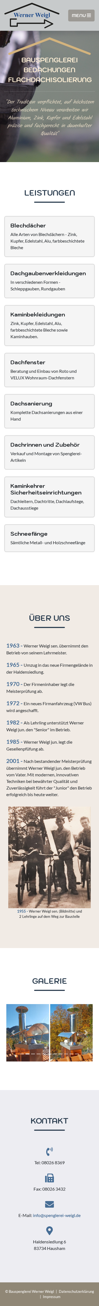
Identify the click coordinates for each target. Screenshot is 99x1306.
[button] (12, 1033)
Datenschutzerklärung (76, 1291)
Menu (79, 15)
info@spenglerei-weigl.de (57, 1215)
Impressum (52, 1296)
